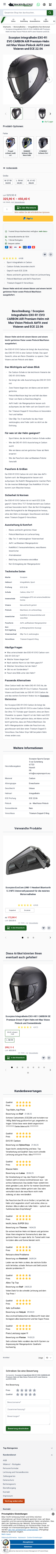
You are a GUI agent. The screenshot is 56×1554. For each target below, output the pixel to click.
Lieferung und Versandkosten (16, 1472)
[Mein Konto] (44, 4)
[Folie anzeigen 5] (33, 1067)
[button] (28, 258)
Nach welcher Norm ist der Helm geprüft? (25, 663)
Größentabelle (11, 168)
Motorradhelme (20, 27)
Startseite (7, 27)
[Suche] (50, 12)
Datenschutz (8, 1480)
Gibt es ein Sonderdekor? (18, 669)
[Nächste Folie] (50, 937)
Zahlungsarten (9, 1476)
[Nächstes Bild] (49, 79)
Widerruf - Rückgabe (12, 1464)
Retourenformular (10, 1468)
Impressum (8, 1496)
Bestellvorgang (9, 1488)
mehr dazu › (43, 231)
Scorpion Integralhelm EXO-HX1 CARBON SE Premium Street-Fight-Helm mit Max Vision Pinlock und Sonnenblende (28, 1019)
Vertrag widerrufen (14, 1501)
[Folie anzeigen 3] (33, 937)
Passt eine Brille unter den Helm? (21, 673)
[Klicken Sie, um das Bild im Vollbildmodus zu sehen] (28, 79)
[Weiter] (50, 113)
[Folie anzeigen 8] (28, 1072)
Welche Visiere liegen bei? (18, 659)
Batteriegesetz (9, 1484)
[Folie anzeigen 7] (44, 1067)
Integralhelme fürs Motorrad (39, 27)
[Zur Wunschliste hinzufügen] (44, 254)
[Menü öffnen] (4, 4)
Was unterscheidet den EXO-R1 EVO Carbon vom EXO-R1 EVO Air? (27, 654)
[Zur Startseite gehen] (20, 5)
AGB (5, 1460)
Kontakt (6, 1492)
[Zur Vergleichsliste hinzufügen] (50, 254)
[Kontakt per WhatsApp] (38, 4)
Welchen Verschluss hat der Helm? (22, 666)
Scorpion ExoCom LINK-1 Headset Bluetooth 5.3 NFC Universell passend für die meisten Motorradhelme (28, 891)
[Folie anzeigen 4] (28, 1067)
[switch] (5, 1550)
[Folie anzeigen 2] (28, 937)
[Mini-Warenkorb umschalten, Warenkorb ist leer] (50, 4)
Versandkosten (20, 202)
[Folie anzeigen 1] (22, 937)
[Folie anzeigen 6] (38, 1067)
